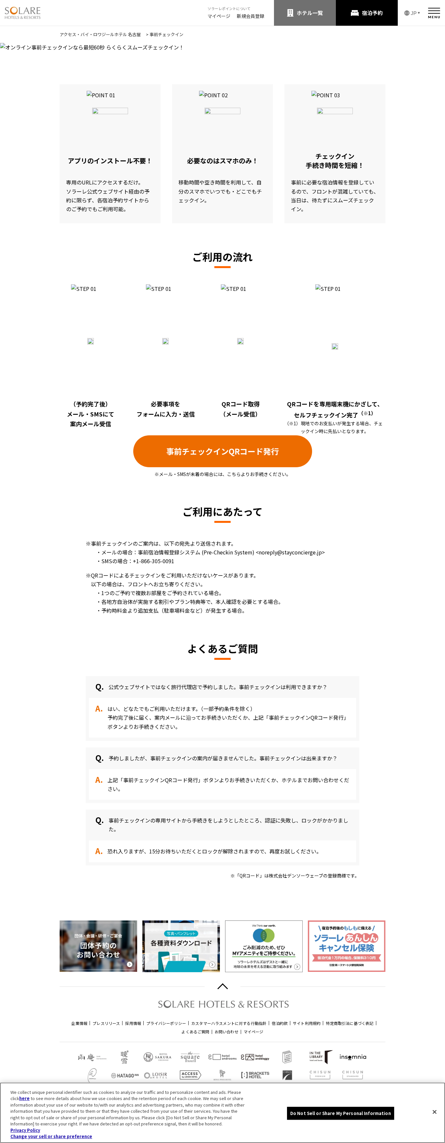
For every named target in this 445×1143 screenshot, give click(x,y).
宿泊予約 (372, 13)
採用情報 (133, 1023)
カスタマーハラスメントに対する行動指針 (228, 1023)
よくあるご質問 (195, 1031)
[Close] (434, 1112)
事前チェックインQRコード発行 (222, 451)
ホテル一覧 (310, 13)
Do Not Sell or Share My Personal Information (340, 1113)
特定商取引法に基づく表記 (349, 1023)
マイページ (219, 16)
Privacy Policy (25, 1130)
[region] (222, 1112)
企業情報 (79, 1023)
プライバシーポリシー (166, 1023)
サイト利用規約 (307, 1023)
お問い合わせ (226, 1031)
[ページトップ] (222, 987)
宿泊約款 (280, 1023)
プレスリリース (106, 1023)
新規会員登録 (250, 16)
